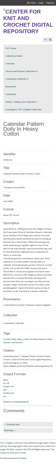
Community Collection (15, 78)
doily (13, 339)
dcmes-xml (8, 386)
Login (41, 3)
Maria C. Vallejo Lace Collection (20, 101)
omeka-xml (8, 393)
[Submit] (50, 39)
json (5, 389)
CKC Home (10, 48)
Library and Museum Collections (20, 71)
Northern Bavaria (38, 339)
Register (50, 3)
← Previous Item (12, 424)
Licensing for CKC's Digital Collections (23, 109)
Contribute (10, 94)
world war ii (17, 342)
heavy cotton (23, 339)
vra (4, 396)
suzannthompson (21, 401)
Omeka (22, 458)
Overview (10, 63)
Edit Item (31, 3)
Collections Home (13, 56)
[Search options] (45, 39)
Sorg (49, 339)
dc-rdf (6, 383)
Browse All (10, 86)
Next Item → (10, 430)
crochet (6, 339)
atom (5, 379)
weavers (7, 342)
